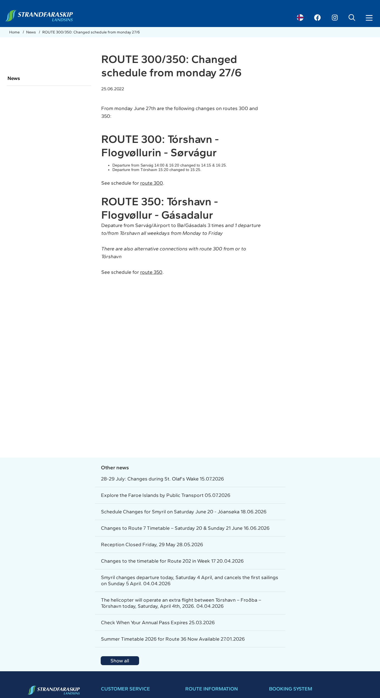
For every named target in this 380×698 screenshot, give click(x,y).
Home (15, 32)
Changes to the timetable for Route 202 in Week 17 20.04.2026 (172, 561)
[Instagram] (334, 17)
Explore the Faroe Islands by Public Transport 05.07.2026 (165, 495)
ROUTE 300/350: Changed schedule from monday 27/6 (91, 32)
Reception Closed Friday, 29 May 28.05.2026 (152, 544)
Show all (119, 661)
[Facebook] (317, 17)
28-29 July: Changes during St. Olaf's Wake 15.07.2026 (162, 479)
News (31, 32)
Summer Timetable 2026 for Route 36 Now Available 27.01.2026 (173, 639)
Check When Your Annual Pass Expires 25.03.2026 (158, 622)
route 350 (151, 272)
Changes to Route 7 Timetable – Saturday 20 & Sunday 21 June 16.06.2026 (185, 528)
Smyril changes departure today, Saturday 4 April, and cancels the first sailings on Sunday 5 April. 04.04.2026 (189, 580)
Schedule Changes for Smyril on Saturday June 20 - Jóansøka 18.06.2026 (184, 512)
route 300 (151, 183)
